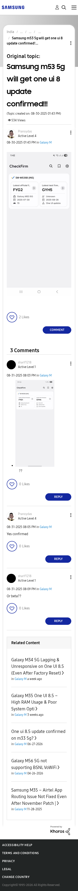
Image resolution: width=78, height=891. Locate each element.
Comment (57, 330)
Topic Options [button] (63, 43)
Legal (6, 869)
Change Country (15, 877)
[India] (13, 7)
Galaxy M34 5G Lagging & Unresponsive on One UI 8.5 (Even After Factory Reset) (37, 666)
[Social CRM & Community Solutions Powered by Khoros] (60, 830)
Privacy (8, 861)
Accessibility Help (17, 845)
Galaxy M (46, 142)
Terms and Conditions (20, 853)
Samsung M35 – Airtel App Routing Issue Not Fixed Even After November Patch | (39, 796)
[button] (64, 132)
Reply (58, 497)
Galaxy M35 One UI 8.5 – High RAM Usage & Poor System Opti (34, 702)
